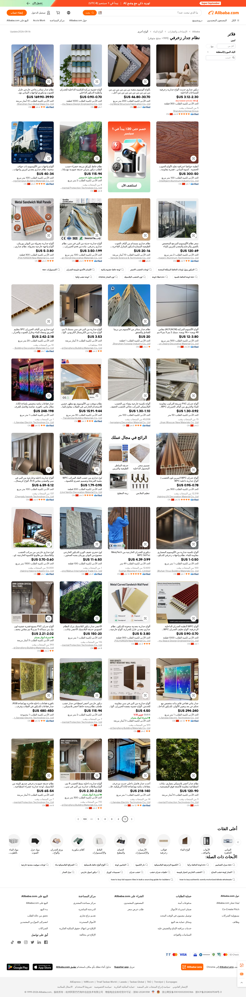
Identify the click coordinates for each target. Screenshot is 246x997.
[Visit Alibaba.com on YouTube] (19, 942)
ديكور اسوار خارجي (89, 872)
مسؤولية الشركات (230, 915)
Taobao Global (137, 981)
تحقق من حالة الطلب (37, 915)
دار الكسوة (140, 865)
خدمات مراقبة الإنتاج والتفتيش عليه (174, 928)
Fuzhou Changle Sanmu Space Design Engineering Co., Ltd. (81, 104)
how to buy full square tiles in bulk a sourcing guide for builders (140, 879)
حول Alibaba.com (230, 896)
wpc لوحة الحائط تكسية (184, 277)
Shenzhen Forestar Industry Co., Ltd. (131, 343)
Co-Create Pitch (230, 909)
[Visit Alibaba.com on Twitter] (32, 942)
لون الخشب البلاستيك (133, 277)
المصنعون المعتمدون (134, 903)
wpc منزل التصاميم (223, 865)
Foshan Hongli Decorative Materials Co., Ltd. (81, 257)
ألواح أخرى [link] (143, 31)
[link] (241, 965)
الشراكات (43, 928)
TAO (149, 981)
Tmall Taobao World (107, 981)
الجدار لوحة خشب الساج (221, 872)
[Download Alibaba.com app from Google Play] (18, 967)
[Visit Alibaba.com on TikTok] (12, 942)
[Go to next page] (78, 819)
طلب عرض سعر (136, 909)
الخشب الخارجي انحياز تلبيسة (189, 872)
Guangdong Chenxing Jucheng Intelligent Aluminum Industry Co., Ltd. (177, 180)
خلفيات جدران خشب (158, 872)
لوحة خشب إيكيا (82, 277)
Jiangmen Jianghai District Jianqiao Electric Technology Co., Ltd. (32, 422)
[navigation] (220, 425)
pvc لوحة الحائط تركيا (196, 865)
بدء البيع (44, 909)
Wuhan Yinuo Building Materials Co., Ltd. (177, 570)
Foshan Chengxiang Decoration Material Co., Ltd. (129, 422)
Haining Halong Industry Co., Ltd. (37, 570)
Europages (171, 981)
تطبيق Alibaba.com (66, 967)
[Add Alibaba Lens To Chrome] (192, 967)
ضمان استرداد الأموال (181, 909)
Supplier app (121, 967)
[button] (100, 13)
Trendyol (158, 981)
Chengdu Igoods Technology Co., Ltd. (34, 496)
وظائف (235, 922)
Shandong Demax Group (185, 111)
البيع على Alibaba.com (37, 903)
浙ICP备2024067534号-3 (208, 992)
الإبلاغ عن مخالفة (87, 934)
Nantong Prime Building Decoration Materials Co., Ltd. (32, 348)
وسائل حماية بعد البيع (181, 922)
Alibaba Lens (227, 967)
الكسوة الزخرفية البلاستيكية (166, 865)
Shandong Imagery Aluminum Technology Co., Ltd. (177, 257)
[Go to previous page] (132, 819)
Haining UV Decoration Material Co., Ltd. (177, 496)
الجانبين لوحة (120, 865)
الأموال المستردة (87, 922)
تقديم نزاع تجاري (88, 915)
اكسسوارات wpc (49, 269)
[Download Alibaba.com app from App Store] (43, 967)
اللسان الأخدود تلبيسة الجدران (78, 269)
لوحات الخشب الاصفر (139, 269)
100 (85, 819)
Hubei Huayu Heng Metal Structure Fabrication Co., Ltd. (129, 104)
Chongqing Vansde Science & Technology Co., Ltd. (129, 257)
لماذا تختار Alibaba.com (228, 903)
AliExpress (75, 981)
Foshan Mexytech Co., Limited (134, 570)
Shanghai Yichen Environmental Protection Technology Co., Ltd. (81, 187)
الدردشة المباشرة (87, 909)
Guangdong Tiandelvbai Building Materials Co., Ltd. (81, 418)
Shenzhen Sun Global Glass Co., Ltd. (35, 104)
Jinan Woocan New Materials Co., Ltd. (178, 422)
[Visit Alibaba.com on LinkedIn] (39, 942)
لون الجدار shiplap (106, 277)
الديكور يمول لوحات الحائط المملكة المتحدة (176, 269)
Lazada (123, 981)
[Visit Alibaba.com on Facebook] (46, 942)
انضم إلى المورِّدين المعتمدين (34, 922)
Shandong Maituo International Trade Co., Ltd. (81, 570)
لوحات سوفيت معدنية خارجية (33, 865)
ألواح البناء (158, 31)
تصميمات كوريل (113, 872)
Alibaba (196, 31)
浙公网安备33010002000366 (177, 992)
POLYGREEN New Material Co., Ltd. (36, 257)
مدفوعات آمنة (184, 903)
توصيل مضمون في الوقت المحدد (175, 915)
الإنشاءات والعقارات (177, 31)
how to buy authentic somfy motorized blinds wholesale (206, 879)
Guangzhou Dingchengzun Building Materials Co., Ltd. (32, 180)
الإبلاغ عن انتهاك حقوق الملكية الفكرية (77, 928)
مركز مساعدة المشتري (84, 903)
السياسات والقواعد (182, 934)
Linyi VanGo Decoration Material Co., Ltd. (81, 492)
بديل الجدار (66, 872)
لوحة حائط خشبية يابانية (110, 269)
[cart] (57, 13)
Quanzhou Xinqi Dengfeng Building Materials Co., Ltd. (81, 348)
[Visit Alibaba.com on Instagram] (26, 942)
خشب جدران (134, 872)
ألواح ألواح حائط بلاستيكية (94, 865)
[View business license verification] (153, 992)
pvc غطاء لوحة (158, 277)
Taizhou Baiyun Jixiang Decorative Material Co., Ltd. (177, 343)
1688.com (89, 981)
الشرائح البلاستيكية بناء (64, 865)
